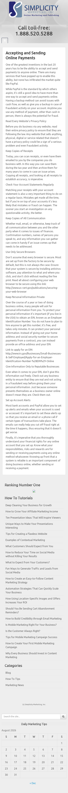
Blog (8, 672)
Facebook (32, 21)
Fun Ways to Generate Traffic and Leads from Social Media (32, 570)
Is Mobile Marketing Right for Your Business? (31, 624)
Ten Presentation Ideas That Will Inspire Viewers (33, 517)
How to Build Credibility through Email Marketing (34, 618)
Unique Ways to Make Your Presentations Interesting (29, 525)
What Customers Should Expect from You (29, 546)
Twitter (36, 21)
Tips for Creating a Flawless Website (26, 533)
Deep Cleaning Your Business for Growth (29, 505)
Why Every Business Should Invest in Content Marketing (31, 655)
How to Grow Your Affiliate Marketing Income (32, 511)
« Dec (33, 783)
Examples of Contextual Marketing (25, 540)
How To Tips (13, 678)
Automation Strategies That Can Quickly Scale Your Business (32, 590)
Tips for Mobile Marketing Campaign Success (31, 637)
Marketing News (15, 685)
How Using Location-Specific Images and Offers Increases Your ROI (33, 600)
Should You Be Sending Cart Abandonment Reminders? (30, 610)
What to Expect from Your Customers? (28, 562)
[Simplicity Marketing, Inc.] (34, 9)
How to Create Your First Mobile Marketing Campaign (30, 645)
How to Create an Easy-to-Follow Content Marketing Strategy (29, 580)
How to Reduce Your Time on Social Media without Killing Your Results (30, 554)
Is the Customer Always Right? (23, 631)
